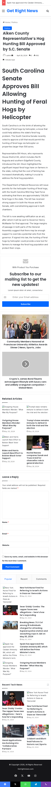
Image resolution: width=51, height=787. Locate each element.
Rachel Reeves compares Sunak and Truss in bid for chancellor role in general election (37, 457)
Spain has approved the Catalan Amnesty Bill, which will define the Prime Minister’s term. (33, 648)
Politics (15, 22)
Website (5, 545)
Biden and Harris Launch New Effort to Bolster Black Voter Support (12, 454)
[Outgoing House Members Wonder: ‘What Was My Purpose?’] (13, 411)
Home (7, 22)
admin (8, 55)
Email (5, 534)
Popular (8, 579)
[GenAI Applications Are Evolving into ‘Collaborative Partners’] (13, 731)
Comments (41, 579)
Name (5, 522)
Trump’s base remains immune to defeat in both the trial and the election (38, 424)
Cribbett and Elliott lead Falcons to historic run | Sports (37, 741)
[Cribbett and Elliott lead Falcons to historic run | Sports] (38, 730)
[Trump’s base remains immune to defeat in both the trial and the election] (38, 411)
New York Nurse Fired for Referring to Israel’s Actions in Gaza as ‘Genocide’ (34, 590)
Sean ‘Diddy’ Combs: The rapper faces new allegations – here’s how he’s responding (32, 610)
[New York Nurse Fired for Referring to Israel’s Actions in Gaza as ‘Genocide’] (10, 594)
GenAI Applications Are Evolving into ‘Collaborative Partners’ (11, 744)
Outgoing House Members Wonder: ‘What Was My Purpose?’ (11, 424)
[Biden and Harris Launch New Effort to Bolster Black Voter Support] (13, 441)
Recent (24, 579)
